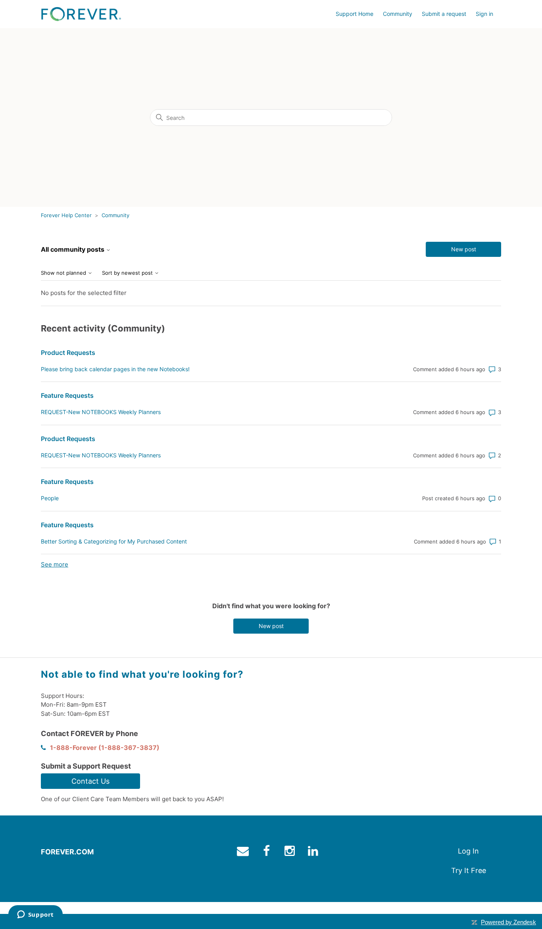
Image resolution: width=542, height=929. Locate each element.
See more (54, 564)
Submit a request (444, 13)
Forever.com (67, 852)
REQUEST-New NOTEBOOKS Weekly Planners (101, 412)
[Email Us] (244, 852)
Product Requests (68, 353)
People (50, 498)
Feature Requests (67, 395)
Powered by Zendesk (508, 922)
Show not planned (64, 273)
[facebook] (267, 852)
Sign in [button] (484, 13)
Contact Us (90, 781)
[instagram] (291, 852)
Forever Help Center (66, 215)
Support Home (354, 13)
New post (463, 249)
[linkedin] (314, 852)
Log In (468, 851)
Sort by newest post (128, 273)
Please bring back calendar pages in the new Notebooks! (115, 369)
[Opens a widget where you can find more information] (35, 915)
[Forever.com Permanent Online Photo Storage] (81, 14)
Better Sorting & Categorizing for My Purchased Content (114, 541)
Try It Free (468, 870)
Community (397, 13)
